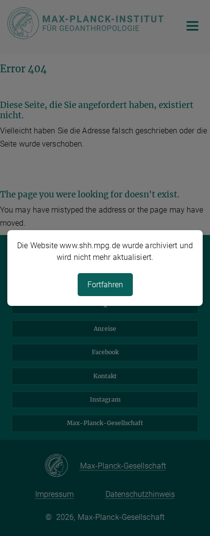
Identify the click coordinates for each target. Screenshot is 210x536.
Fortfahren (105, 284)
